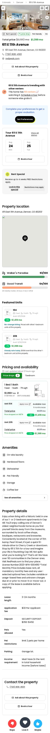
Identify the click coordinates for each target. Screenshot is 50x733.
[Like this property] (38, 723)
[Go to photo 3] (25, 28)
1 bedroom (30, 375)
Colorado (6, 2)
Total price (9, 411)
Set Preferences (25, 119)
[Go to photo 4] (27, 28)
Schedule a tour (29, 95)
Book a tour (26, 75)
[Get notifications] (42, 8)
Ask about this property (26, 66)
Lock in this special (14, 188)
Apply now (24, 404)
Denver (20, 2)
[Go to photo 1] (22, 28)
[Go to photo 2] (24, 28)
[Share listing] (47, 8)
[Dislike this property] (12, 723)
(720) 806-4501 (13, 54)
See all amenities (12, 497)
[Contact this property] (25, 722)
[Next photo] (43, 17)
